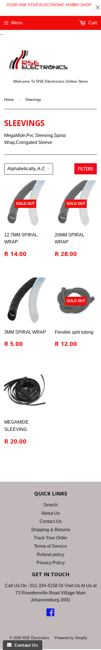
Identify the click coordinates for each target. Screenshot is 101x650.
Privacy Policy (50, 562)
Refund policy (50, 554)
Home (9, 100)
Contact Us (51, 521)
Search (50, 504)
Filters (85, 169)
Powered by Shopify (71, 638)
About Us (50, 513)
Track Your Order (50, 537)
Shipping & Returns (50, 529)
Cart (92, 22)
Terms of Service (50, 546)
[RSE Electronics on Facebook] (50, 614)
